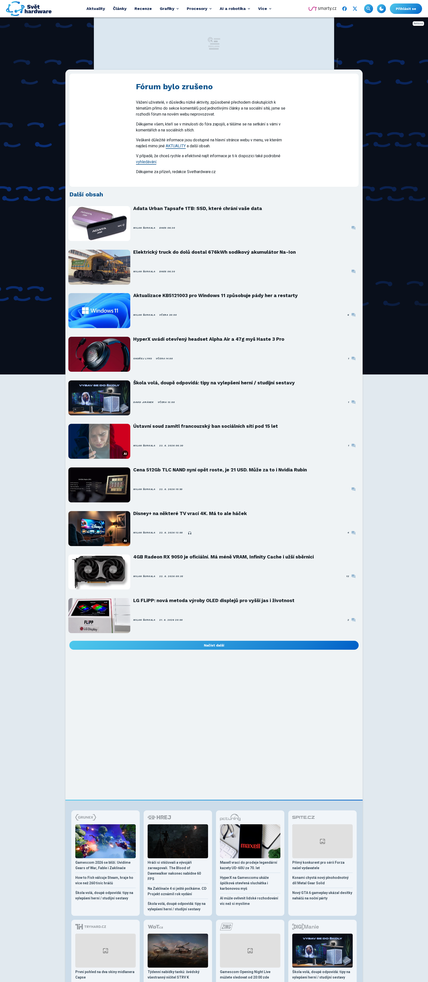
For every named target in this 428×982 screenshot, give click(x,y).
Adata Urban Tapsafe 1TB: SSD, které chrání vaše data (197, 208)
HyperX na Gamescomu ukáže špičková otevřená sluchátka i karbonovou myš (244, 883)
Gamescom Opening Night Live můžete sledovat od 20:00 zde (245, 974)
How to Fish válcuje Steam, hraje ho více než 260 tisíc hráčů (104, 880)
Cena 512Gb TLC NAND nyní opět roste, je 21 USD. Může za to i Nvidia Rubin (220, 470)
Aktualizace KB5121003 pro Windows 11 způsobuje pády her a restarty (215, 295)
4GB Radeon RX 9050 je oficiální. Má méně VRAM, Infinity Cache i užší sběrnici (223, 557)
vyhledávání (146, 161)
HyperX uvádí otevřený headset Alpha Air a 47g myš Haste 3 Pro (208, 339)
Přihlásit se (406, 9)
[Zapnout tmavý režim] (381, 8)
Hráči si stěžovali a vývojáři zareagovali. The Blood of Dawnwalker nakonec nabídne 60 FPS (174, 870)
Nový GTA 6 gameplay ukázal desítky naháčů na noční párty (322, 895)
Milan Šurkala (144, 227)
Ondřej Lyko (142, 358)
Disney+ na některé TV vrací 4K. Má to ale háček (190, 513)
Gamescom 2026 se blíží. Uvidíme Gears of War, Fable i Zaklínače (103, 865)
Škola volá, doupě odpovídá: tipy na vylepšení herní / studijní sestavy (214, 383)
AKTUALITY (176, 146)
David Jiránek (143, 402)
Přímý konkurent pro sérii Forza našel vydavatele (318, 865)
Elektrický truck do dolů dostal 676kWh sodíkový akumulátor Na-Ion (214, 252)
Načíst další (214, 645)
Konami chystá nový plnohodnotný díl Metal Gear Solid (320, 880)
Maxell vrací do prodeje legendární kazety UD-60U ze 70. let (248, 865)
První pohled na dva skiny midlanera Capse (104, 974)
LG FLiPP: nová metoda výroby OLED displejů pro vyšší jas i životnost (213, 600)
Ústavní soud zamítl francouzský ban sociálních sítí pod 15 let (205, 426)
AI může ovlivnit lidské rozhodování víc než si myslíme (249, 901)
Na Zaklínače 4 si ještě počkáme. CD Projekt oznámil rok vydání (177, 891)
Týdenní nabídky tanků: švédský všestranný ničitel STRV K (173, 974)
